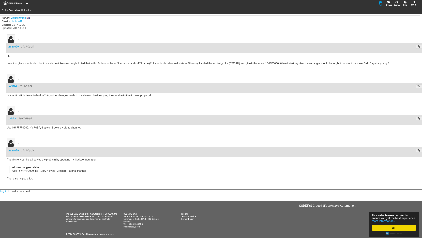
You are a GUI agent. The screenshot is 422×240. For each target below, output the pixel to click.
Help (405, 5)
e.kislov (12, 118)
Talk (380, 5)
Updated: (7, 28)
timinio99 (17, 21)
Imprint (184, 214)
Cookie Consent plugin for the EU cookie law (394, 233)
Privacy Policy (187, 219)
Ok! (394, 227)
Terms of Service (188, 216)
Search (397, 5)
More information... (383, 221)
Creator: (6, 21)
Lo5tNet (13, 86)
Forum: (6, 17)
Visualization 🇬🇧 (20, 17)
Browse (389, 5)
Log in (3, 191)
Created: (6, 24)
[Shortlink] (419, 46)
